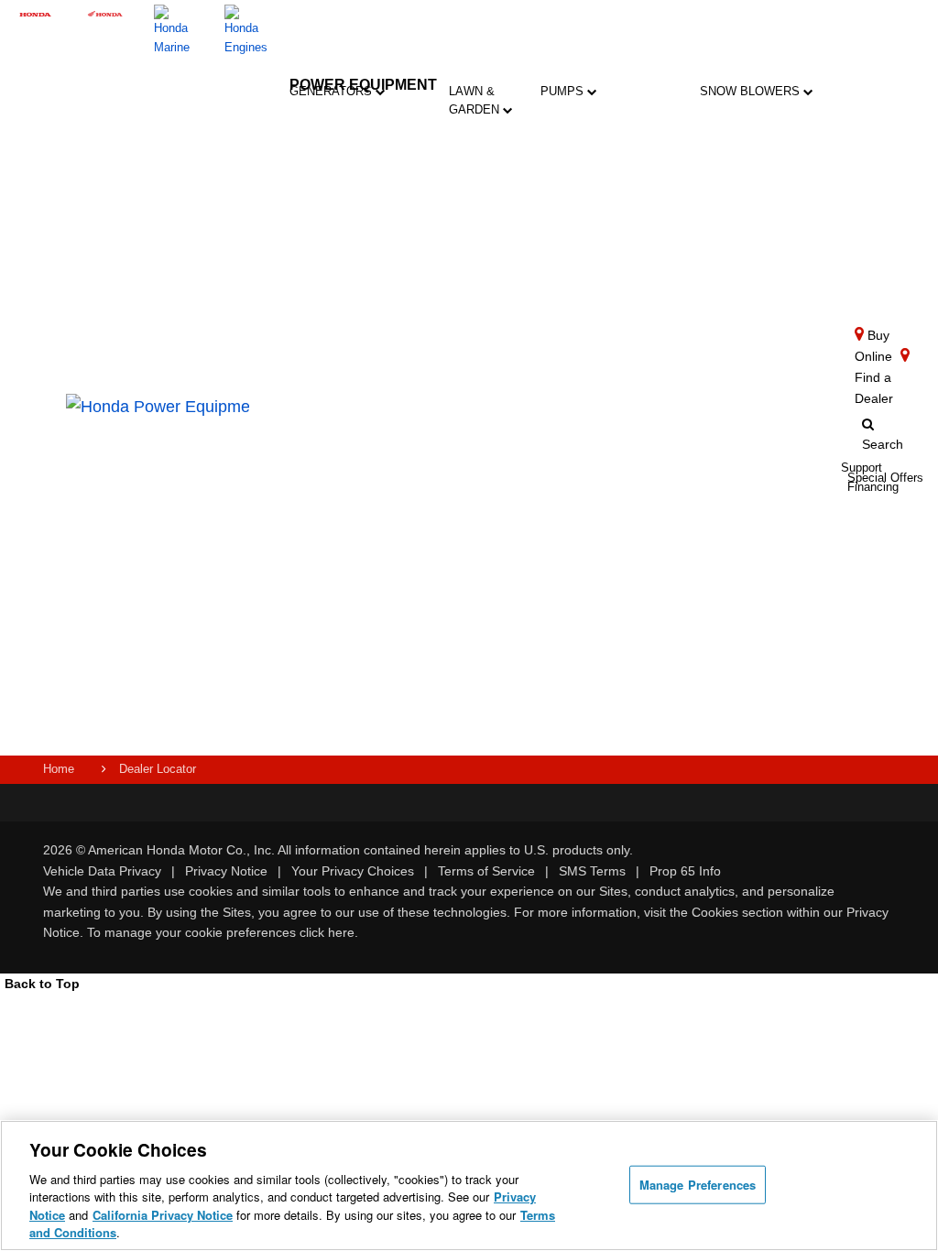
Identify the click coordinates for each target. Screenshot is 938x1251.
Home (58, 769)
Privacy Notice (226, 871)
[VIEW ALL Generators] (445, 205)
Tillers (489, 213)
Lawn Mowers (490, 151)
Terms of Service (486, 871)
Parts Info (435, 469)
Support (442, 619)
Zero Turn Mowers (490, 333)
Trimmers (490, 265)
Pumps (563, 91)
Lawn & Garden (476, 100)
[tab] (490, 161)
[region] (469, 1185)
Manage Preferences (697, 1184)
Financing (447, 676)
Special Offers (441, 648)
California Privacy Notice (163, 1215)
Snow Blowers (751, 91)
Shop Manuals (443, 505)
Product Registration (453, 433)
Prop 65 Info (685, 871)
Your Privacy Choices (352, 871)
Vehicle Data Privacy (102, 871)
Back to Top (42, 983)
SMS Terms (592, 871)
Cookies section (739, 912)
